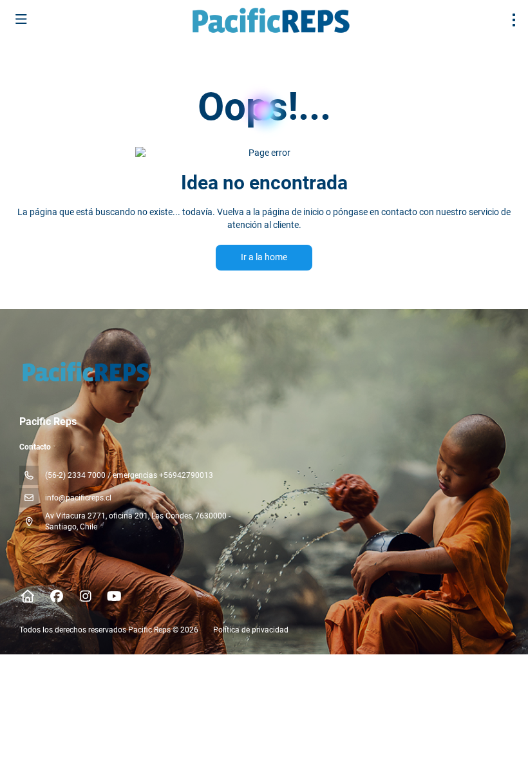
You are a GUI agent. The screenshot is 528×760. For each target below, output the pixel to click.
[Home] (27, 596)
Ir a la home (264, 257)
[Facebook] (56, 596)
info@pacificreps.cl (78, 497)
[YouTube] (114, 596)
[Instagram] (85, 596)
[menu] (514, 20)
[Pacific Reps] (84, 372)
